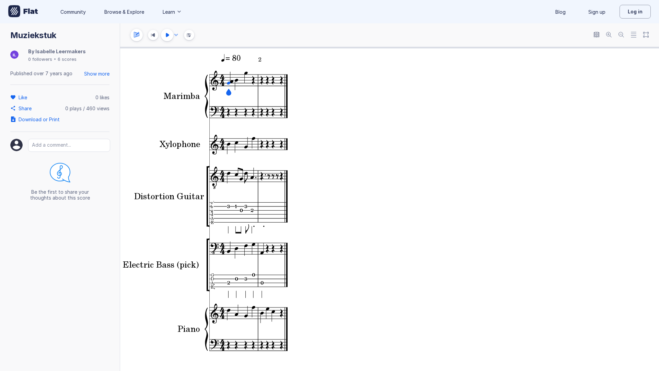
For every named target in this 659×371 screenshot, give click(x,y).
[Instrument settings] (136, 35)
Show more (96, 74)
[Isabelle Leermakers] (14, 55)
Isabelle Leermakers (60, 51)
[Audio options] (176, 35)
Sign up (596, 12)
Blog (560, 12)
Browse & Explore (124, 12)
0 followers (40, 59)
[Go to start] (153, 35)
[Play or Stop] (167, 35)
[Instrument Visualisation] (189, 35)
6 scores (67, 59)
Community (73, 12)
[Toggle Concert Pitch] (596, 35)
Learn (169, 12)
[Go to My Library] (23, 11)
